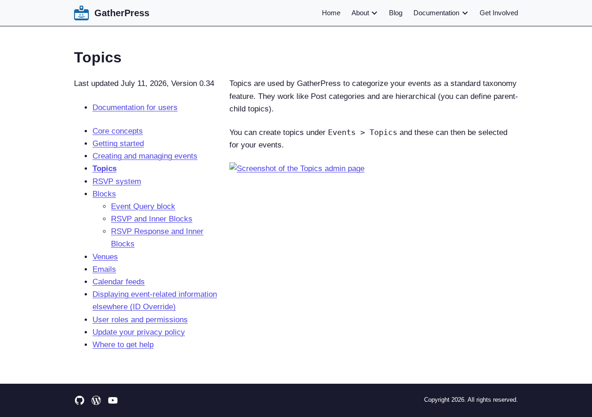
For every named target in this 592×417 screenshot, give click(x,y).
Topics (104, 168)
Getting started (118, 143)
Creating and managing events (144, 156)
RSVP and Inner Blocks (151, 219)
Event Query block (143, 206)
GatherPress (121, 13)
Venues (105, 256)
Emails (104, 269)
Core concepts (117, 131)
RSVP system (116, 181)
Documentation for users (135, 107)
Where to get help (123, 344)
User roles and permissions (140, 319)
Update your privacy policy (138, 332)
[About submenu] (374, 13)
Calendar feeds (118, 281)
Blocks (104, 194)
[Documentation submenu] (465, 13)
